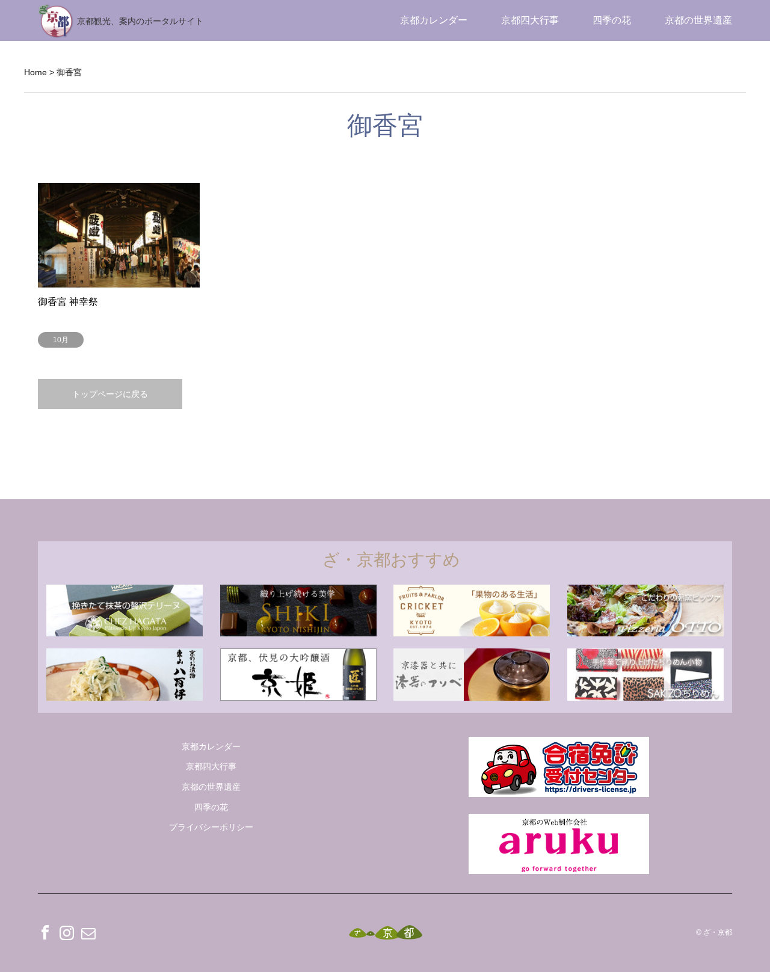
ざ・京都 (717, 932)
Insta (67, 932)
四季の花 (612, 20)
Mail (88, 932)
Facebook (45, 932)
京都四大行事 (530, 20)
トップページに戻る (110, 394)
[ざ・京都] (385, 932)
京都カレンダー (433, 20)
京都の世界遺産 (698, 20)
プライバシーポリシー (211, 827)
